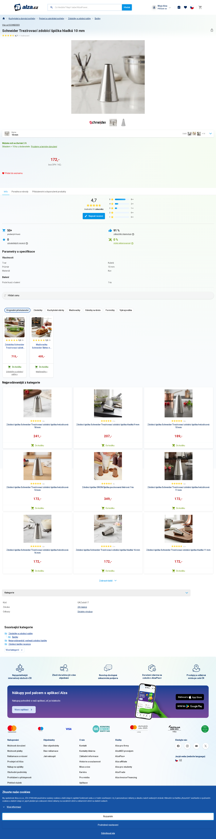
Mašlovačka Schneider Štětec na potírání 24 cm (41, 346)
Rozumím (108, 816)
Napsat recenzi (96, 216)
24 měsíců (82, 607)
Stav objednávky (51, 746)
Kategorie (9, 592)
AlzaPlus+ (120, 756)
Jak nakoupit (49, 756)
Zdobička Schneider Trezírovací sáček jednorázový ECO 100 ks (14, 346)
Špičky (98, 18)
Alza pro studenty (123, 767)
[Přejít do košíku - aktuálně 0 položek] (200, 7)
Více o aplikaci (22, 709)
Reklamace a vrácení (17, 756)
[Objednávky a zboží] (179, 7)
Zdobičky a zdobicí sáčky (79, 18)
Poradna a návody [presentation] (20, 191)
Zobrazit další (106, 581)
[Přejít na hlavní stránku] (26, 7)
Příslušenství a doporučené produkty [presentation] (49, 191)
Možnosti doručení (16, 746)
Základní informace (88, 756)
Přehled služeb (14, 783)
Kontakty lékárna (87, 751)
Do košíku (39, 445)
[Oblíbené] (185, 7)
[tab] (5, 191)
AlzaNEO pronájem (124, 751)
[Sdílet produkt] (212, 30)
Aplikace (83, 783)
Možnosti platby (14, 751)
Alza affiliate (121, 761)
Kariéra (83, 772)
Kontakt (83, 746)
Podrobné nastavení (108, 825)
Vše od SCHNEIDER (11, 25)
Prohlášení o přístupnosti (19, 777)
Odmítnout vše (108, 833)
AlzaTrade (120, 772)
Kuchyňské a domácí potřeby (22, 18)
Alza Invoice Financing (126, 777)
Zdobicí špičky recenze (20, 644)
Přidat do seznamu (14, 173)
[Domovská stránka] (3, 18)
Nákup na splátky (15, 767)
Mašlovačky (41, 372)
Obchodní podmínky (17, 772)
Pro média (84, 777)
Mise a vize (84, 767)
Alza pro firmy (122, 746)
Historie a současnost (90, 761)
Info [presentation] (6, 191)
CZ (180, 760)
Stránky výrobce (85, 611)
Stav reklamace (50, 751)
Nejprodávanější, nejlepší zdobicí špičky (28, 640)
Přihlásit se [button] (162, 9)
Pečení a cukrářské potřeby (51, 18)
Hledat (127, 7)
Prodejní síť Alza (15, 761)
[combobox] (85, 7)
